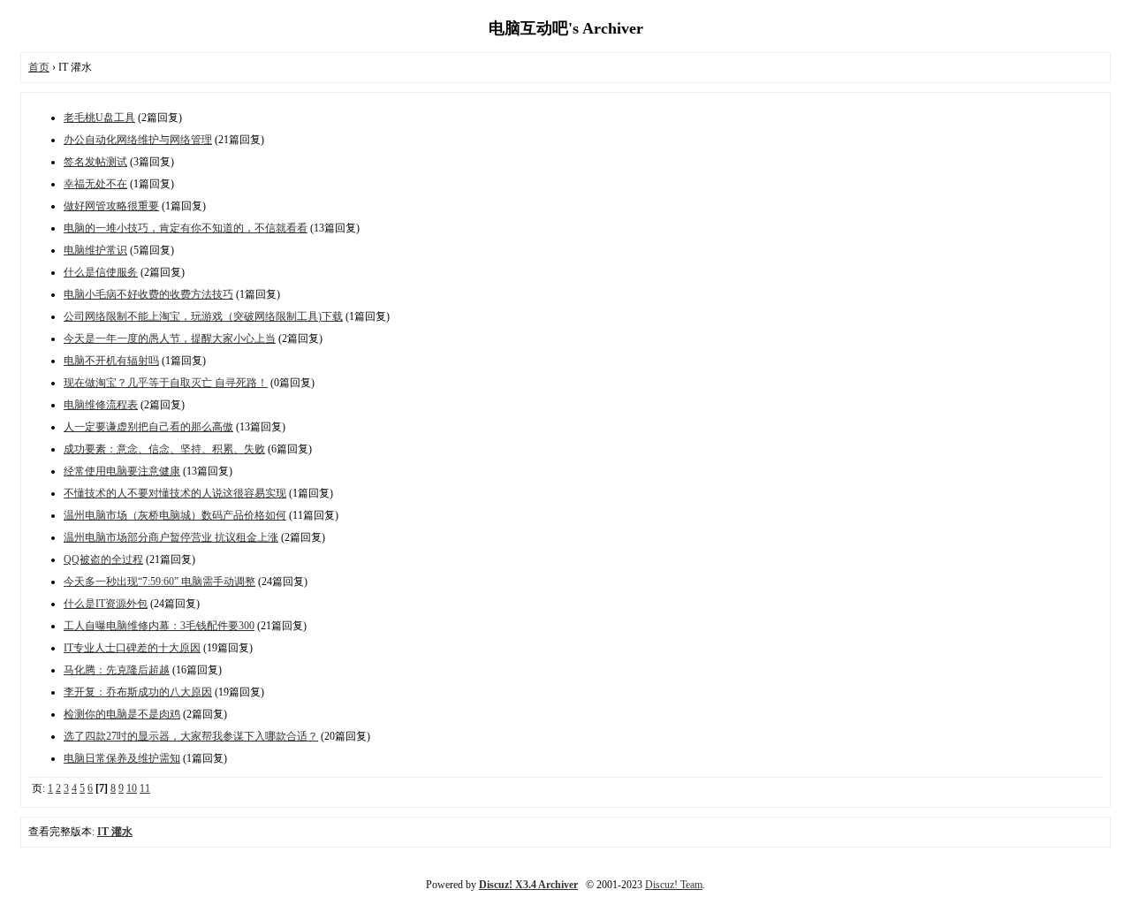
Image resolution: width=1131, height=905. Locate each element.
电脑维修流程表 (101, 405)
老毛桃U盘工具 (99, 117)
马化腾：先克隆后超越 (117, 670)
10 (131, 788)
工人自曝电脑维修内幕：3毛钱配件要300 (159, 626)
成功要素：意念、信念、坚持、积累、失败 (164, 449)
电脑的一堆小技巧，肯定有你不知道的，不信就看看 (185, 228)
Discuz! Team (673, 884)
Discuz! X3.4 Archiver (528, 884)
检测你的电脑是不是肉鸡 (122, 714)
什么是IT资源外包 (106, 603)
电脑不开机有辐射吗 (111, 360)
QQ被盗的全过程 (103, 559)
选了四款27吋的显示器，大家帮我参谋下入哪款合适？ (191, 736)
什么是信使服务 (101, 272)
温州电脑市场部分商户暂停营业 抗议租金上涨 (171, 537)
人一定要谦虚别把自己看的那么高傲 (148, 427)
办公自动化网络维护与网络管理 (138, 139)
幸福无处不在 (95, 184)
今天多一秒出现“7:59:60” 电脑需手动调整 (159, 581)
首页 (38, 67)
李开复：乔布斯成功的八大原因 (138, 692)
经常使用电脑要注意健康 (122, 471)
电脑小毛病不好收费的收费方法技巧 (148, 294)
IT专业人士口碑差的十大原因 (132, 648)
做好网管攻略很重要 (111, 206)
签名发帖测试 (95, 162)
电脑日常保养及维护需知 (122, 758)
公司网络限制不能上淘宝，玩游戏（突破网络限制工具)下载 (203, 316)
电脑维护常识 (95, 250)
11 (145, 788)
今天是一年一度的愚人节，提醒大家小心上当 (170, 338)
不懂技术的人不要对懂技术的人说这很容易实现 (175, 493)
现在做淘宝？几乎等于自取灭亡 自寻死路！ (166, 382)
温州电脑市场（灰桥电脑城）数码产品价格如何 (175, 515)
